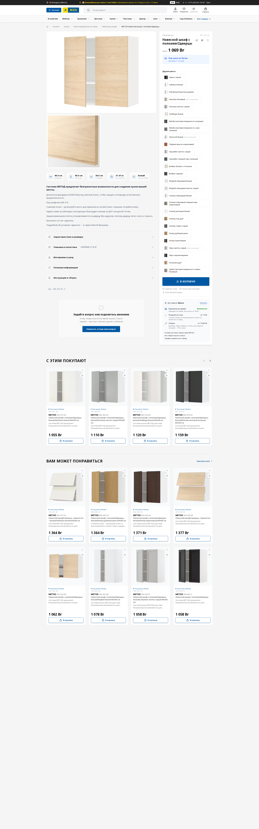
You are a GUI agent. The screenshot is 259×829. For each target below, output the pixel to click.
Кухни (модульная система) (85, 26)
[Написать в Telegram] (183, 2)
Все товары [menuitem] (202, 19)
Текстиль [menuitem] (127, 18)
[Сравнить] (202, 40)
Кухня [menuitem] (112, 18)
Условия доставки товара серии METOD (179, 333)
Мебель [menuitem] (66, 18)
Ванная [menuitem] (168, 18)
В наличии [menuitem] (53, 18)
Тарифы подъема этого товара (176, 338)
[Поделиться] (196, 40)
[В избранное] (207, 40)
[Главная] (47, 26)
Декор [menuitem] (142, 18)
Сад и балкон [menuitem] (186, 18)
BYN (172, 2)
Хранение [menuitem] (82, 18)
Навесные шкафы (109, 26)
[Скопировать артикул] (64, 289)
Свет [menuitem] (155, 18)
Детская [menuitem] (98, 18)
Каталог (56, 26)
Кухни (66, 26)
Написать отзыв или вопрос (101, 329)
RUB (177, 2)
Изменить (203, 303)
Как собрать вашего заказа (175, 336)
